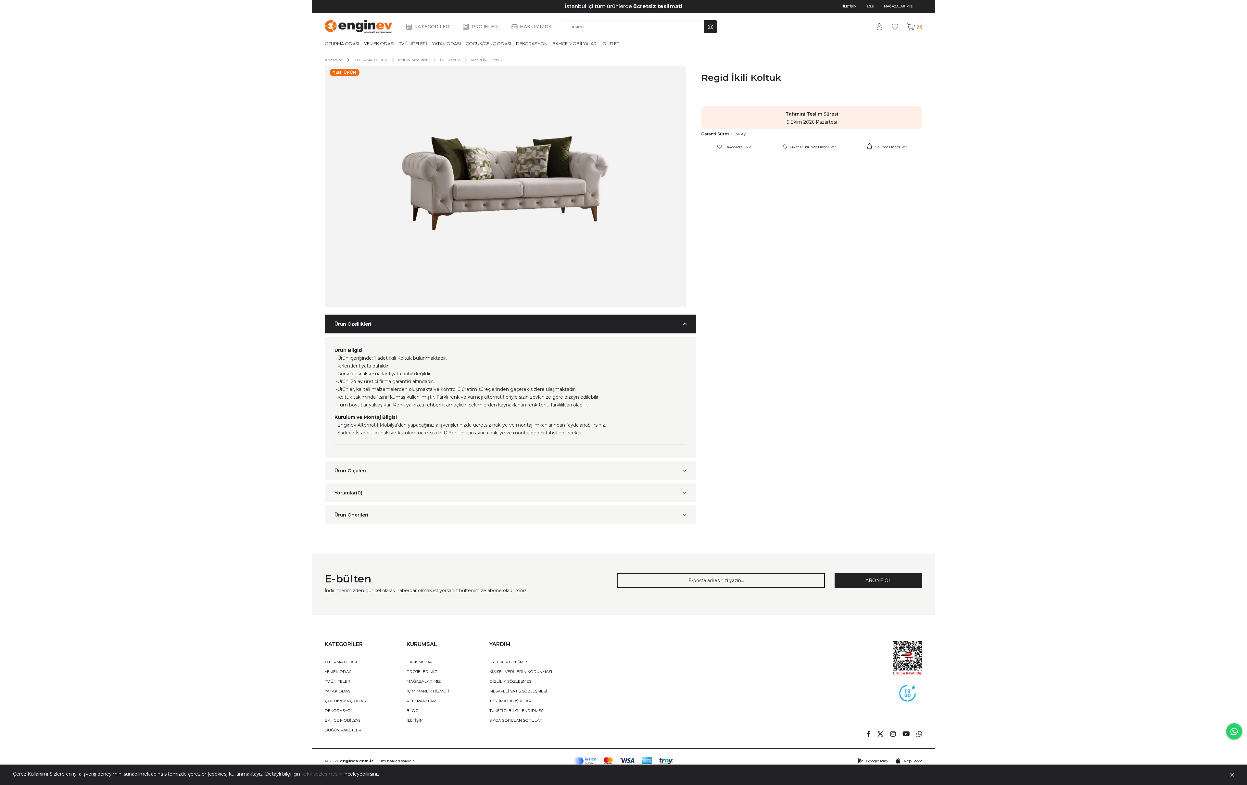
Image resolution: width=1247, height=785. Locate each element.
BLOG (413, 710)
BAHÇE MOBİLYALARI (575, 43)
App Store (912, 760)
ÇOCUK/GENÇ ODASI (488, 43)
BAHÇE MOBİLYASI (343, 720)
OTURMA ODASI (342, 43)
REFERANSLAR (421, 700)
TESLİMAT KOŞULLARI (511, 700)
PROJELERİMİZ (422, 671)
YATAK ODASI (446, 43)
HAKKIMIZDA (536, 27)
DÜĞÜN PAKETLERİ (344, 730)
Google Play (877, 760)
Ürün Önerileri (351, 515)
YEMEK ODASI (379, 43)
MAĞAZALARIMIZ (898, 6)
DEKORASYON (532, 43)
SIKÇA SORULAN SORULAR (516, 720)
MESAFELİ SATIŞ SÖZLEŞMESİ (518, 691)
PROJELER (485, 27)
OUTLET (610, 43)
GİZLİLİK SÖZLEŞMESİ (511, 681)
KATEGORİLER (431, 27)
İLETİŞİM (850, 6)
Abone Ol (878, 580)
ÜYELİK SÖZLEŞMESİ (509, 661)
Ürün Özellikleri (352, 324)
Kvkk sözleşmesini (321, 774)
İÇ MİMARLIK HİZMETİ (428, 691)
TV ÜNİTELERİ (413, 43)
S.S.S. (870, 6)
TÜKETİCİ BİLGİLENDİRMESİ (517, 710)
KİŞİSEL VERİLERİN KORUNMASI (520, 671)
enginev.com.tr (356, 760)
